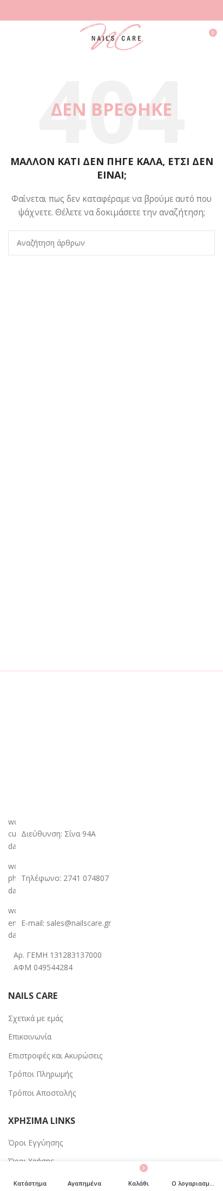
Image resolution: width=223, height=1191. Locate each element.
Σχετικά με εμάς (35, 1018)
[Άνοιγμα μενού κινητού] (12, 37)
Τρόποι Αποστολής (42, 1093)
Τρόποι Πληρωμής (40, 1074)
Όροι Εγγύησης (35, 1142)
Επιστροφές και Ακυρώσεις (55, 1055)
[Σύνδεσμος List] (111, 878)
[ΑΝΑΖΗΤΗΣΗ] (202, 243)
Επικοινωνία (29, 1036)
